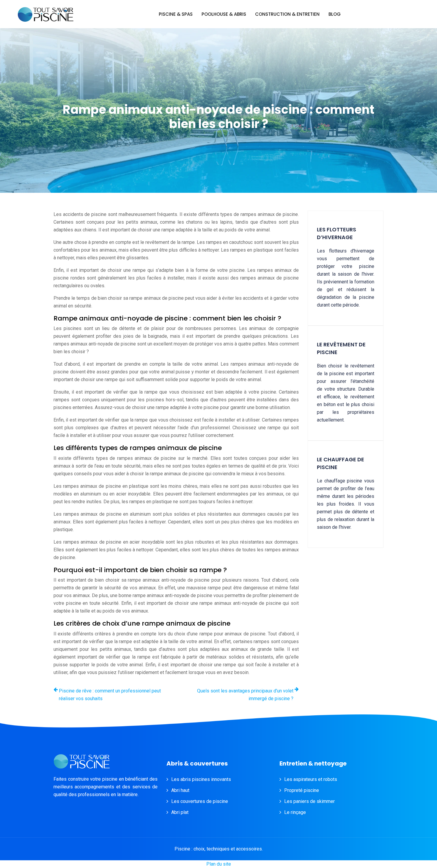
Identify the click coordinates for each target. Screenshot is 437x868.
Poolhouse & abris (224, 14)
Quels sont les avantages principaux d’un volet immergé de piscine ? (245, 694)
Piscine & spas (176, 14)
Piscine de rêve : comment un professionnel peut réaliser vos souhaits (110, 694)
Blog (334, 14)
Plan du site (218, 864)
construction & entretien (287, 14)
